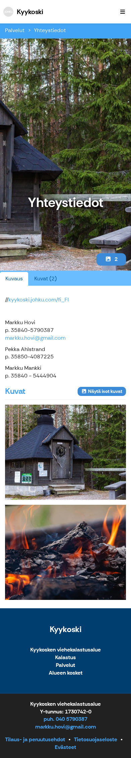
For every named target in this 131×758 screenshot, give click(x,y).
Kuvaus (14, 278)
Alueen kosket (66, 673)
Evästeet (65, 747)
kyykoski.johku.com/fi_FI (38, 299)
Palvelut (15, 30)
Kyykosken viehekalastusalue (65, 650)
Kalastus (65, 657)
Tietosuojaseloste (95, 739)
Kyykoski (65, 629)
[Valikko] (122, 11)
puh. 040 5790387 (65, 718)
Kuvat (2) (45, 278)
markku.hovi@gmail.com (35, 337)
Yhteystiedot (50, 30)
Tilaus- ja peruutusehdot (35, 739)
